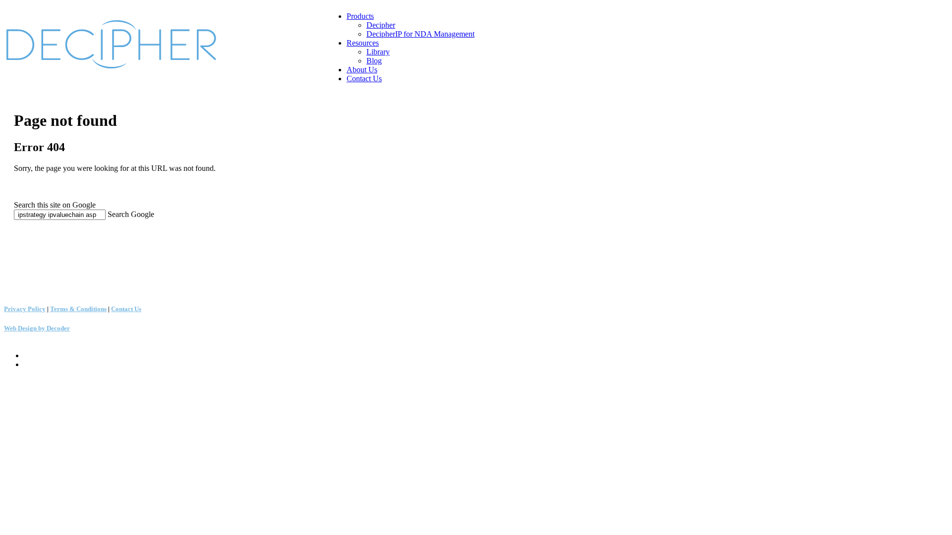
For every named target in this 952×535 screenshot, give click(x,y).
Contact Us (126, 309)
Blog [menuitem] (374, 60)
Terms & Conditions (78, 309)
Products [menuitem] (360, 16)
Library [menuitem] (378, 52)
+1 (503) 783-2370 (29, 244)
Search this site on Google (55, 205)
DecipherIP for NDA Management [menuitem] (420, 34)
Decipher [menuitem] (380, 25)
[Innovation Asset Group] (116, 70)
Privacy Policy (25, 309)
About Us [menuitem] (362, 69)
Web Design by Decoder (37, 328)
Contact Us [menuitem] (364, 78)
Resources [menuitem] (363, 43)
